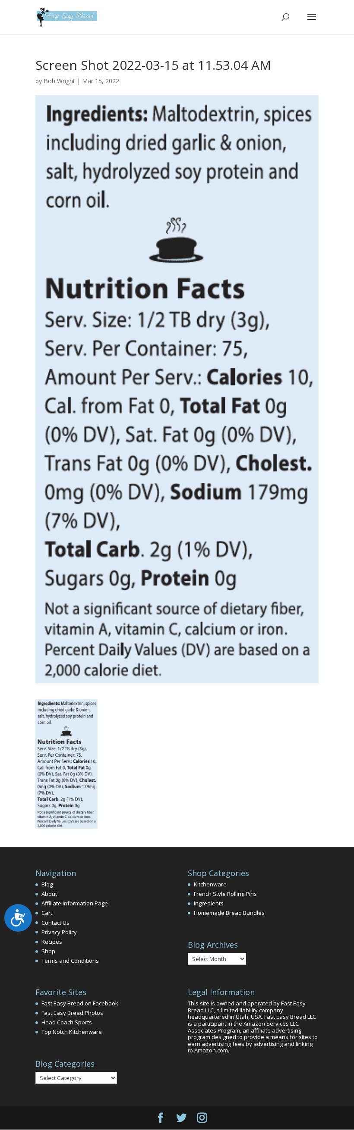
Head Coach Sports (66, 1022)
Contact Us (55, 923)
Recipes (51, 941)
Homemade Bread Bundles (229, 913)
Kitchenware (210, 884)
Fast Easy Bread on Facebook (79, 1003)
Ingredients (209, 903)
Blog (47, 884)
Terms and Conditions (70, 960)
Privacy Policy (59, 932)
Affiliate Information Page (74, 903)
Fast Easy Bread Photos (72, 1013)
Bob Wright (59, 81)
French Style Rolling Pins (225, 894)
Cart (46, 913)
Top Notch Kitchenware (71, 1032)
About (49, 894)
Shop (48, 951)
